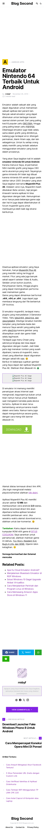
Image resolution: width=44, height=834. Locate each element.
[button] (41, 3)
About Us (9, 827)
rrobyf (7, 94)
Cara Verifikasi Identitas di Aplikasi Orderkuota (21, 782)
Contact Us (20, 827)
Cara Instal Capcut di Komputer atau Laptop (22, 799)
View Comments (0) (21, 710)
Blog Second (22, 3)
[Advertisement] (22, 30)
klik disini (33, 492)
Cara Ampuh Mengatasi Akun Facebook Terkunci (23, 766)
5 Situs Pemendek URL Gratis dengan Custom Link (22, 774)
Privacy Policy (33, 827)
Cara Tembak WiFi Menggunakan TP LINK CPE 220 (22, 791)
